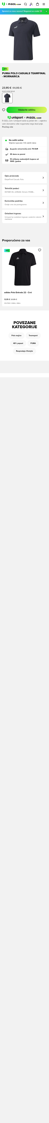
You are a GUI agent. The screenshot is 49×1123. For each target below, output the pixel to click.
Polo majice (16, 335)
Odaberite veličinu (26, 110)
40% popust (18, 343)
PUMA (33, 343)
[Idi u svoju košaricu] (37, 4)
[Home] (11, 4)
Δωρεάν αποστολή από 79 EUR (24, 149)
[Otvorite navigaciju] (44, 4)
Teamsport (33, 335)
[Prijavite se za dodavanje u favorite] (3, 109)
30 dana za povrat (17, 154)
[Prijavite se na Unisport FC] (31, 4)
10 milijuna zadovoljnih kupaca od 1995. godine (24, 160)
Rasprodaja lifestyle (24, 351)
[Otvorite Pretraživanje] (25, 4)
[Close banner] (46, 11)
